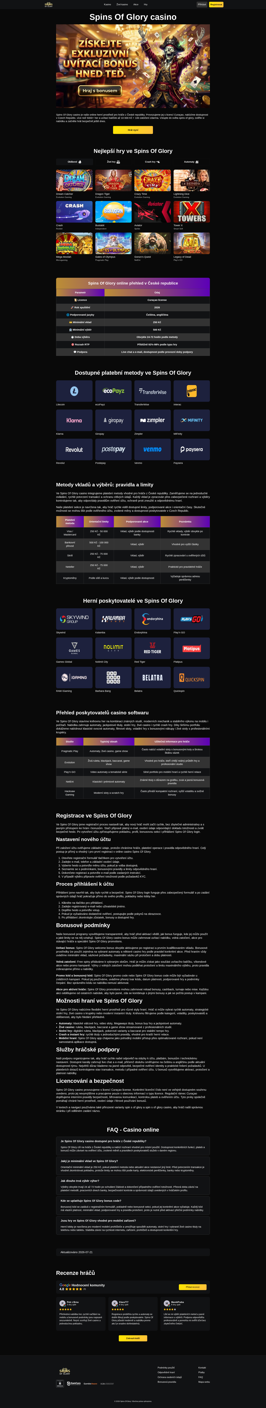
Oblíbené (72, 162)
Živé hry (111, 162)
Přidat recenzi (193, 1287)
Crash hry (150, 162)
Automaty (189, 162)
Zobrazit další (133, 1338)
